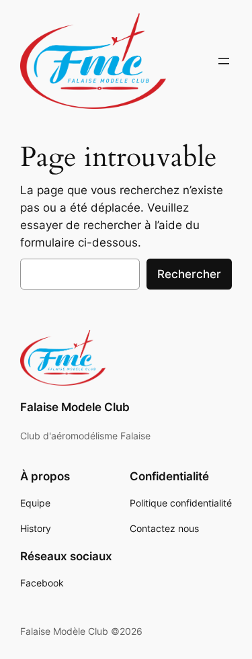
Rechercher (189, 274)
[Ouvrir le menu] (224, 61)
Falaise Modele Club (75, 407)
